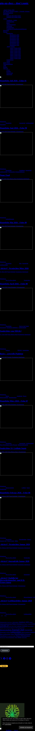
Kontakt (9, 71)
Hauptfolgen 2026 (14, 45)
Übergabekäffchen (8, 64)
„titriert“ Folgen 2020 (15, 49)
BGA (23, 624)
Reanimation (25, 636)
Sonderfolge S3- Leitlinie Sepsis (13, 448)
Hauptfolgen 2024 (14, 42)
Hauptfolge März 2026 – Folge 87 (14, 401)
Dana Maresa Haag (12, 178)
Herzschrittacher (28, 597)
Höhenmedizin (18, 627)
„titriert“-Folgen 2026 (8, 10)
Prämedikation (3, 636)
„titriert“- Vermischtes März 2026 (14, 268)
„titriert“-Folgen (11, 46)
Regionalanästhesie (8, 13)
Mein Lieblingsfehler (5, 634)
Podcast (5, 32)
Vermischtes (27, 280)
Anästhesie (22, 170)
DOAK (12, 626)
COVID (33, 624)
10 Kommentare (20, 287)
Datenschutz (10, 73)
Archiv (8, 61)
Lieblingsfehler (30, 123)
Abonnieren (5, 650)
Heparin (1, 627)
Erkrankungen (10, 27)
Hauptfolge (8, 123)
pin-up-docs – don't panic (14, 3)
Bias (20, 263)
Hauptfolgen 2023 (14, 40)
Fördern (5, 67)
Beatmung (19, 624)
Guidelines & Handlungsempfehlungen (17, 29)
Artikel (5, 18)
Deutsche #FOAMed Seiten (14, 16)
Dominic (9, 357)
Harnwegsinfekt (31, 626)
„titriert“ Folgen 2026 (15, 58)
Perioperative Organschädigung (16, 172)
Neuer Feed (5, 175)
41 (5, 615)
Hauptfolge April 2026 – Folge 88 (14, 284)
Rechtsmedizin (2, 637)
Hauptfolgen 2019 (14, 35)
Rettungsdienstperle (23, 445)
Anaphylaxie (9, 622)
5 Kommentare (19, 84)
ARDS (27, 622)
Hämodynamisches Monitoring (9, 627)
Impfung (23, 627)
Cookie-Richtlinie (7, 724)
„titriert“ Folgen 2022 (15, 52)
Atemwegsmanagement (6, 624)
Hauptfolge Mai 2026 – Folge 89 (13, 222)
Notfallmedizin (10, 21)
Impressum (9, 74)
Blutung (25, 624)
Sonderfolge (26, 350)
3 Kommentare (21, 586)
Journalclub (22, 123)
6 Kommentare (20, 131)
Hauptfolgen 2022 (14, 39)
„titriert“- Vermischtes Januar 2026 (15, 544)
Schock (16, 637)
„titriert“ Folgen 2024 (15, 55)
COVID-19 (4, 626)
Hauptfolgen (10, 33)
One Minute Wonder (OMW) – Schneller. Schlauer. (16, 11)
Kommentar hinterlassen (23, 178)
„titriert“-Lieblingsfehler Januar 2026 (16, 601)
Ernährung (19, 626)
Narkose (12, 634)
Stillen (16, 541)
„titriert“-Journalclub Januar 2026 (14, 561)
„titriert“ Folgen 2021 (15, 51)
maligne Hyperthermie (25, 632)
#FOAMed (6, 14)
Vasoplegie (3, 124)
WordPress (8, 730)
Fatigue (29, 539)
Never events (10, 541)
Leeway (16, 730)
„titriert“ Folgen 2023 (15, 54)
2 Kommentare (21, 604)
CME (4, 65)
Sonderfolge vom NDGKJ (10, 331)
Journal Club (3, 541)
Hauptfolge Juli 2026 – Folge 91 (13, 81)
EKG (15, 626)
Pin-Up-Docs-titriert (11, 280)
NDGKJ (20, 350)
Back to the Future (24, 326)
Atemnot (31, 622)
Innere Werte (6, 62)
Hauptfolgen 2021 (14, 38)
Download (6, 30)
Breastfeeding (22, 539)
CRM (10, 626)
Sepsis (28, 487)
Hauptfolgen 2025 (14, 43)
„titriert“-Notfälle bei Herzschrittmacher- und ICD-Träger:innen (12, 580)
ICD (34, 597)
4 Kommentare (22, 451)
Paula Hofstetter (11, 84)
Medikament (32, 632)
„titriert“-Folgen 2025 (15, 57)
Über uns (5, 68)
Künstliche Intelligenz (12, 327)
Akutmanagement (11, 24)
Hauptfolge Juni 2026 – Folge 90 (13, 128)
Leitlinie (24, 487)
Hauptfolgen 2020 (14, 36)
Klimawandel (3, 632)
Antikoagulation (15, 622)
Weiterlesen (3, 121)
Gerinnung (9, 26)
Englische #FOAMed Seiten (14, 17)
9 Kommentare (19, 226)
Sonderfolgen (10, 59)
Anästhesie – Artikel (12, 20)
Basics (8, 23)
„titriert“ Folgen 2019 (15, 48)
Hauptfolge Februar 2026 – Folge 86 (15, 493)
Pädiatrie (18, 636)
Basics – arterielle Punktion (11, 354)
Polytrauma (28, 634)
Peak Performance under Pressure (8, 445)
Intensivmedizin (4, 397)
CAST (8, 70)
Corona (29, 624)
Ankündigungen (10, 219)
